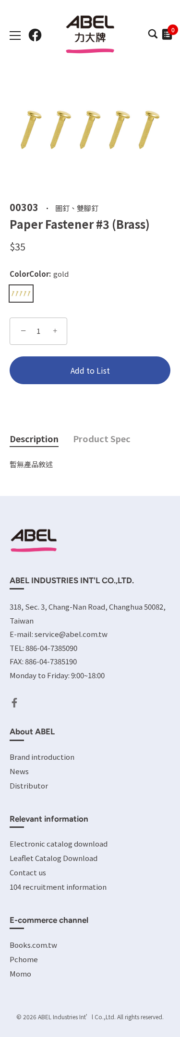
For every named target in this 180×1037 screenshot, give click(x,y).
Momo (20, 973)
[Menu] (15, 35)
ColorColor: (39, 274)
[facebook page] (35, 35)
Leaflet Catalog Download (53, 858)
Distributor (29, 785)
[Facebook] (14, 701)
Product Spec (102, 438)
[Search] (152, 36)
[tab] (41, 439)
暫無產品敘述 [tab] (31, 464)
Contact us (28, 872)
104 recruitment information (58, 887)
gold (21, 293)
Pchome (24, 959)
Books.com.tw (33, 945)
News (19, 771)
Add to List (90, 370)
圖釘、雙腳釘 (76, 207)
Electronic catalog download (59, 843)
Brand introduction (42, 757)
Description (34, 438)
